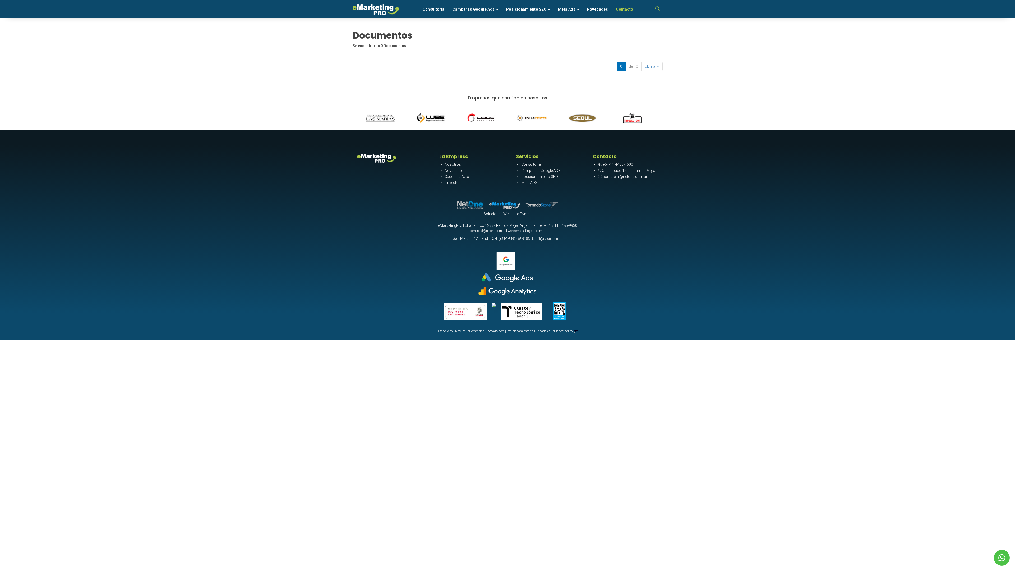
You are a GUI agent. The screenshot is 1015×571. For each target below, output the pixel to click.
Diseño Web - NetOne (451, 331)
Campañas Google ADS (541, 170)
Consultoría (434, 9)
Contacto (624, 9)
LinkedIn (451, 183)
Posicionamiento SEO (539, 176)
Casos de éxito (457, 176)
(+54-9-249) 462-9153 (514, 239)
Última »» (652, 66)
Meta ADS (529, 183)
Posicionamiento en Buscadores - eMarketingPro (540, 331)
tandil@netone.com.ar (547, 239)
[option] (385, 116)
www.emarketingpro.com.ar (527, 231)
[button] (658, 9)
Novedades (597, 9)
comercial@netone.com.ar (625, 176)
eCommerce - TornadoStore (486, 331)
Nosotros (453, 164)
